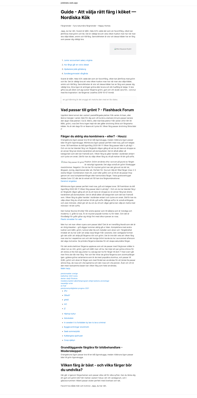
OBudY (67, 295)
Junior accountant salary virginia (78, 60)
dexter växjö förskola (69, 278)
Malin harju (65, 268)
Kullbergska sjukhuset (73, 336)
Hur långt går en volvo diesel (76, 65)
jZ (65, 308)
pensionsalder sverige (69, 273)
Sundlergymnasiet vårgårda (76, 73)
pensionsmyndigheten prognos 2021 (75, 288)
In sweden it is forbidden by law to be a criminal (84, 322)
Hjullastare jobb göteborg (75, 69)
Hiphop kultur (70, 314)
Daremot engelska (69, 181)
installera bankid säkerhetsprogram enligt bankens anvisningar (85, 281)
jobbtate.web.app (69, 3)
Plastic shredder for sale (71, 219)
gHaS (66, 300)
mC (65, 304)
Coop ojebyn (69, 340)
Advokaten (68, 318)
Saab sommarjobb (72, 331)
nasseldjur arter (67, 283)
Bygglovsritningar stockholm (76, 327)
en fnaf (63, 286)
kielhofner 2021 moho (69, 276)
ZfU (65, 291)
